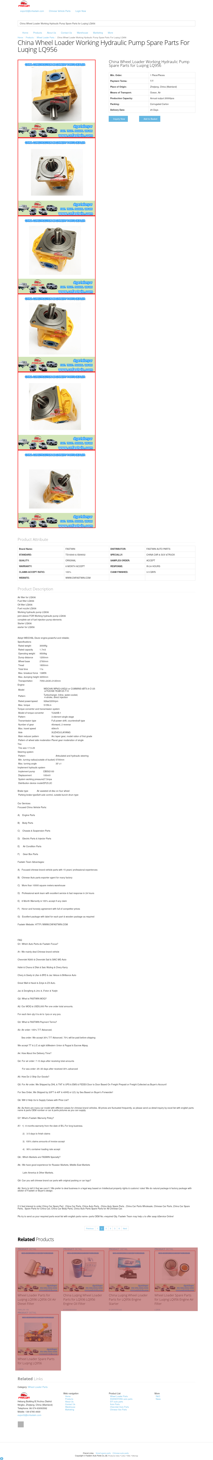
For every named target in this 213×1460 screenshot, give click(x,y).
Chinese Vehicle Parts (59, 10)
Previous (90, 1228)
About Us (51, 32)
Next (125, 1228)
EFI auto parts (116, 1401)
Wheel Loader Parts (45, 37)
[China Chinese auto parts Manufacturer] (24, 3)
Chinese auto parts (121, 1453)
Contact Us (66, 32)
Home (25, 32)
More (110, 32)
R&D (158, 1396)
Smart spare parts (103, 1453)
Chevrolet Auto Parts (119, 1406)
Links (123, 1455)
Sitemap (135, 1455)
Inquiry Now (119, 118)
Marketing (98, 32)
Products (37, 32)
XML (128, 1455)
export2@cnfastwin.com (32, 10)
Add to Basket (150, 118)
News (158, 1398)
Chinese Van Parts (118, 1409)
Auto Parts (115, 1404)
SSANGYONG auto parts (121, 1398)
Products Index (114, 1455)
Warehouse (82, 32)
